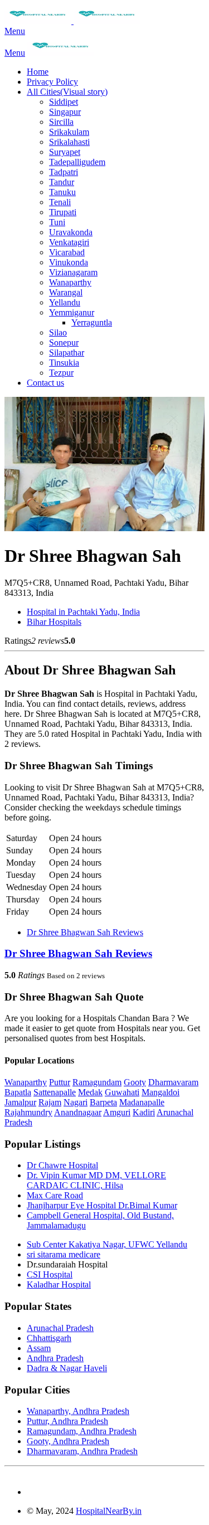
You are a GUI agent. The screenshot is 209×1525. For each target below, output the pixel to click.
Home (37, 71)
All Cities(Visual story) (67, 91)
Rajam (49, 1102)
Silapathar (66, 352)
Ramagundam (96, 1082)
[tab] (104, 954)
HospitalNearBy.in (109, 1511)
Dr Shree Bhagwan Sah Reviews (78, 953)
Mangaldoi (160, 1092)
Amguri (116, 1112)
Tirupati (62, 212)
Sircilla (61, 122)
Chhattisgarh (49, 1338)
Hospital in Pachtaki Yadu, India (83, 611)
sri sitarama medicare (63, 1254)
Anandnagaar (77, 1112)
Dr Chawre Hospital (62, 1165)
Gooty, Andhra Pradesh (68, 1441)
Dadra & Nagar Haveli (67, 1368)
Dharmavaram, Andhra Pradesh (82, 1451)
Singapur (65, 111)
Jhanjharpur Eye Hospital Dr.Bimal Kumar (102, 1205)
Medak (90, 1092)
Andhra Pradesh (55, 1358)
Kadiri (144, 1112)
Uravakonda (71, 232)
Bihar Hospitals (54, 621)
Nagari (76, 1102)
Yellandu (64, 302)
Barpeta (103, 1102)
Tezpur (61, 372)
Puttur (59, 1082)
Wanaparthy (70, 282)
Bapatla (17, 1092)
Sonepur (64, 342)
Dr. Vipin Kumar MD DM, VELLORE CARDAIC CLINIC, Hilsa (96, 1180)
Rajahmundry (28, 1112)
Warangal (65, 292)
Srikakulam (69, 132)
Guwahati (122, 1092)
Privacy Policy (52, 81)
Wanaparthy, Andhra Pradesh (78, 1411)
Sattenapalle (54, 1092)
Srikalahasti (69, 142)
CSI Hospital (49, 1274)
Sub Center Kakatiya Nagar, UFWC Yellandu (107, 1244)
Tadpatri (63, 172)
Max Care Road (55, 1195)
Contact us (45, 382)
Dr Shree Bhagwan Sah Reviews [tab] (85, 932)
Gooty (135, 1082)
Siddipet (63, 101)
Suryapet (64, 152)
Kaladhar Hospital (59, 1284)
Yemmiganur (71, 312)
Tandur (61, 182)
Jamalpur (20, 1102)
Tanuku (62, 192)
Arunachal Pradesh (60, 1328)
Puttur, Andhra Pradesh (67, 1421)
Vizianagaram (73, 272)
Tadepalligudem (77, 162)
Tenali (60, 202)
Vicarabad (67, 252)
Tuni (57, 222)
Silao (58, 332)
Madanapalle (141, 1102)
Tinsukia (64, 362)
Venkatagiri (69, 242)
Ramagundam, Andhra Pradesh (82, 1431)
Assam (39, 1348)
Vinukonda (68, 262)
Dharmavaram (173, 1082)
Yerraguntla (91, 322)
